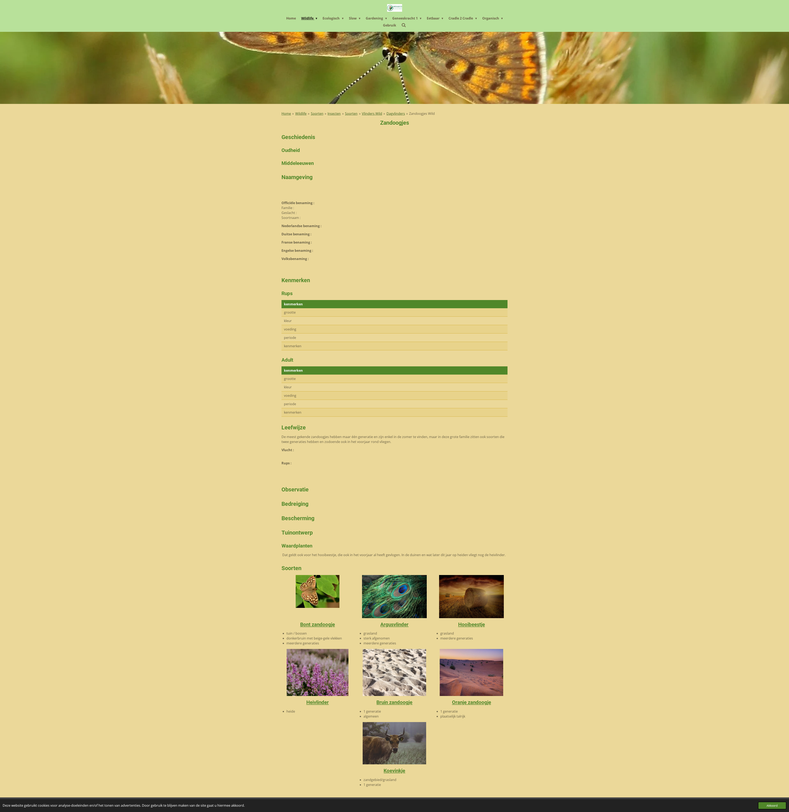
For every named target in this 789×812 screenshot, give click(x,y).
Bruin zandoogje (394, 702)
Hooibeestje (471, 624)
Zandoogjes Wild (422, 113)
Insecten (334, 113)
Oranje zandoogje (471, 702)
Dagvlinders (395, 113)
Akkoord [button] (772, 805)
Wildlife (301, 113)
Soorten (317, 113)
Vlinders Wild (372, 113)
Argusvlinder (394, 624)
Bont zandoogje (317, 624)
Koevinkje (394, 771)
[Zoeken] (404, 25)
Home (286, 113)
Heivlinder (317, 702)
